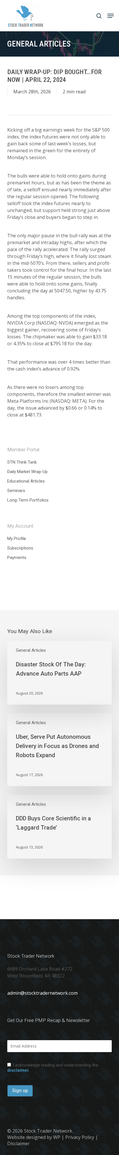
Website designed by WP (33, 1137)
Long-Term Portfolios (28, 500)
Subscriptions (20, 548)
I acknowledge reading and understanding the (52, 1068)
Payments (16, 557)
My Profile (16, 538)
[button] (110, 16)
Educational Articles (26, 481)
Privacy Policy (79, 1137)
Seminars (16, 490)
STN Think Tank (22, 462)
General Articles (31, 650)
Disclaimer (18, 1143)
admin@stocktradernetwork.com (42, 993)
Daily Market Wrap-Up (27, 471)
